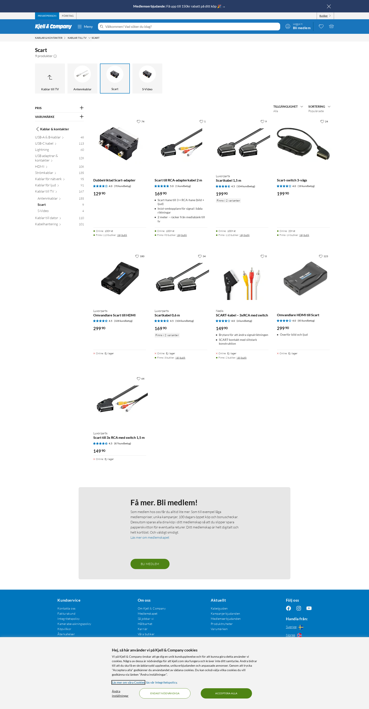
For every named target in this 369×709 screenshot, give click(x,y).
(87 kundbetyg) (122, 443)
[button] (55, 55)
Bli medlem (150, 564)
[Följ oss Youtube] (309, 608)
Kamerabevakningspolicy (74, 624)
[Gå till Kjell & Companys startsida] (55, 26)
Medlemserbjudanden (226, 618)
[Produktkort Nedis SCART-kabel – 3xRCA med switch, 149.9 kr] (242, 279)
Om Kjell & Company (152, 608)
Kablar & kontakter (54, 129)
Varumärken (219, 629)
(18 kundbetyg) (306, 186)
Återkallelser (66, 634)
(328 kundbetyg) (123, 320)
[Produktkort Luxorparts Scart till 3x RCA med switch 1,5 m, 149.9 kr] (120, 401)
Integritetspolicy (68, 618)
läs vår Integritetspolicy (161, 682)
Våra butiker (146, 634)
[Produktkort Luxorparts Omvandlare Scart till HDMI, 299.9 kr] (120, 279)
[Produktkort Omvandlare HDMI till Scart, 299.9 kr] (303, 279)
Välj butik (122, 235)
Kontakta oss (66, 608)
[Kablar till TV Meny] (89, 38)
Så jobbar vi (146, 618)
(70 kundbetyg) (122, 186)
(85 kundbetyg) (306, 320)
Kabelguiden (219, 608)
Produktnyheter (222, 624)
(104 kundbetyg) (246, 186)
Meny (88, 26)
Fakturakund (66, 613)
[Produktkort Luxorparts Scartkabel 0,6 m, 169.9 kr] (181, 279)
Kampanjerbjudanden (225, 613)
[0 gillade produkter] (321, 26)
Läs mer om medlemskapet (149, 537)
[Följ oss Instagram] (298, 608)
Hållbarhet (145, 624)
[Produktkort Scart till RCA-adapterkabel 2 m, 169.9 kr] (181, 144)
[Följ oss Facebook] (288, 608)
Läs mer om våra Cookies (128, 682)
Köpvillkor (64, 629)
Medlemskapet (148, 613)
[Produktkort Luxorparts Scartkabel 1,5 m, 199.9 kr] (242, 144)
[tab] (47, 15)
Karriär (143, 629)
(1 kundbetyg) (183, 186)
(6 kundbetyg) (244, 320)
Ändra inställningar (120, 693)
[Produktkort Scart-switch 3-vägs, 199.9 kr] (303, 144)
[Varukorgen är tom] (331, 26)
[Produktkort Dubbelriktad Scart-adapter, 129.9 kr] (120, 144)
